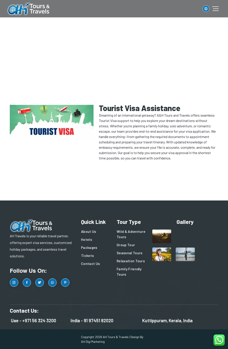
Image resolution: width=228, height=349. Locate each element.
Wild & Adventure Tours (131, 234)
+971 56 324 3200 (39, 320)
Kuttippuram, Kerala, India (167, 320)
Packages (89, 247)
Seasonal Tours (129, 253)
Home (88, 50)
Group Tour (126, 245)
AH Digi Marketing (93, 341)
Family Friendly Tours (129, 271)
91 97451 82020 (98, 320)
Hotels (86, 239)
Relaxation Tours (131, 261)
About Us (88, 231)
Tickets (87, 255)
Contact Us (90, 263)
